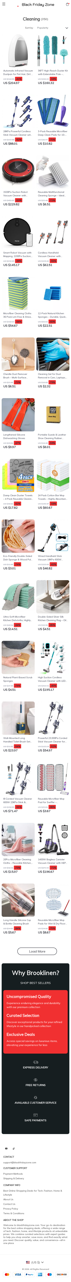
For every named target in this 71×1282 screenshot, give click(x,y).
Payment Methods (13, 1173)
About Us (8, 1199)
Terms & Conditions (13, 1213)
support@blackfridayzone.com (19, 1162)
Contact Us (9, 1204)
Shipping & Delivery (13, 1178)
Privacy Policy (10, 1208)
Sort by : (29, 27)
